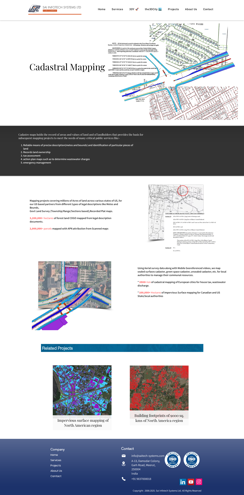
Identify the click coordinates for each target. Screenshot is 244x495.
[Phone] (123, 479)
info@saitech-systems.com (147, 456)
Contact (55, 476)
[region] (82, 397)
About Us (56, 471)
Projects (55, 465)
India (134, 473)
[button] (117, 9)
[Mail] (123, 455)
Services (55, 460)
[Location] (123, 464)
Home (54, 455)
